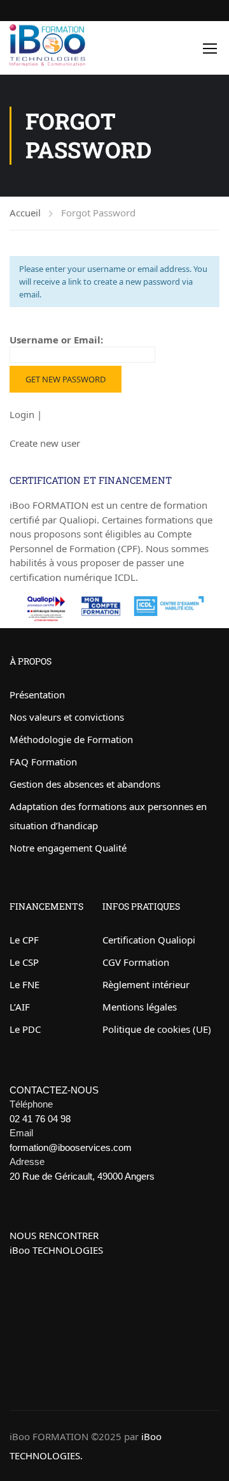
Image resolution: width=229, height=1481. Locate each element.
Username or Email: (56, 339)
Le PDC (25, 1029)
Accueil (25, 212)
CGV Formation (135, 962)
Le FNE (24, 984)
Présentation (37, 694)
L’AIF (20, 1006)
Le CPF (24, 939)
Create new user (45, 443)
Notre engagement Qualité (68, 847)
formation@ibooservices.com (71, 1147)
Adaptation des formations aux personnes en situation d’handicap (108, 816)
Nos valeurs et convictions (67, 716)
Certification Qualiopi (148, 939)
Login (23, 414)
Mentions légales (139, 1006)
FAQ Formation (43, 761)
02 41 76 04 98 (40, 1118)
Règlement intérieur (146, 984)
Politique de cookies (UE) (156, 1029)
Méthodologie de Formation (71, 739)
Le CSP (24, 962)
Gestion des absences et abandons (85, 784)
